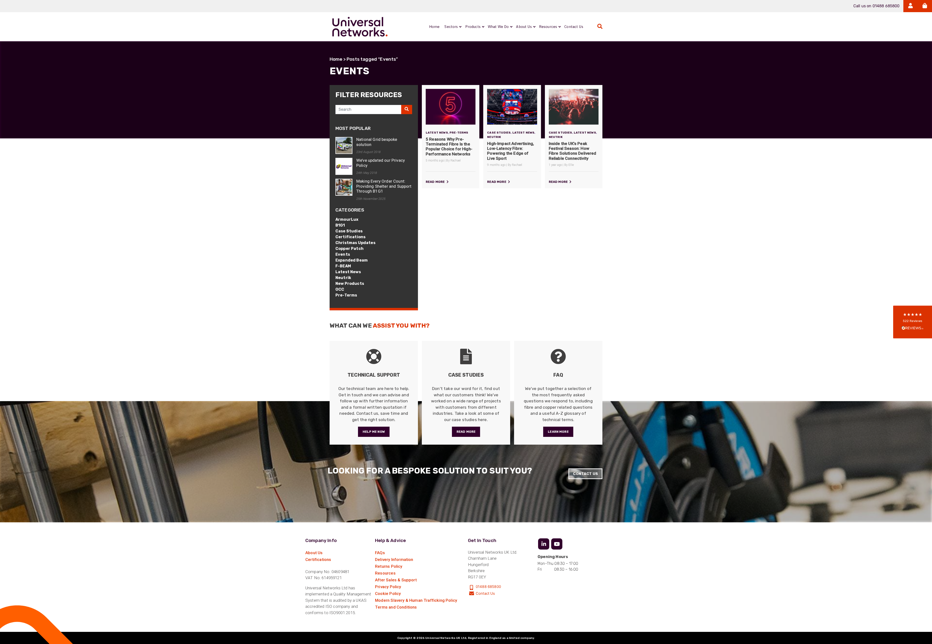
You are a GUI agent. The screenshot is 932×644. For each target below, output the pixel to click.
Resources (385, 573)
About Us (314, 552)
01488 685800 (488, 586)
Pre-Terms (346, 295)
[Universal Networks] (360, 26)
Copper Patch (349, 248)
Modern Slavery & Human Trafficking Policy (416, 600)
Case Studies (349, 231)
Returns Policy (388, 566)
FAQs (380, 552)
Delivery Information (394, 559)
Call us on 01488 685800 (876, 6)
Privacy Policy (388, 586)
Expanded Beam (351, 260)
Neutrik (343, 277)
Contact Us (585, 474)
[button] (912, 322)
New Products (349, 283)
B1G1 (340, 225)
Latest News (348, 272)
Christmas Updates (355, 242)
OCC (339, 289)
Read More (466, 431)
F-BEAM (343, 266)
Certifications (350, 237)
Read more (436, 182)
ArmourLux (346, 219)
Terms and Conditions (396, 607)
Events (342, 254)
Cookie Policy (388, 593)
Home (336, 59)
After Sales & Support (396, 579)
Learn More (558, 431)
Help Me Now (374, 431)
